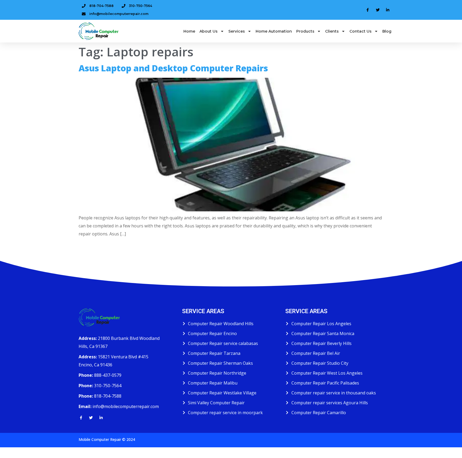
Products (305, 31)
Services (236, 31)
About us (208, 31)
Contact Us (360, 31)
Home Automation (274, 31)
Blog (386, 31)
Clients (332, 31)
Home (189, 31)
